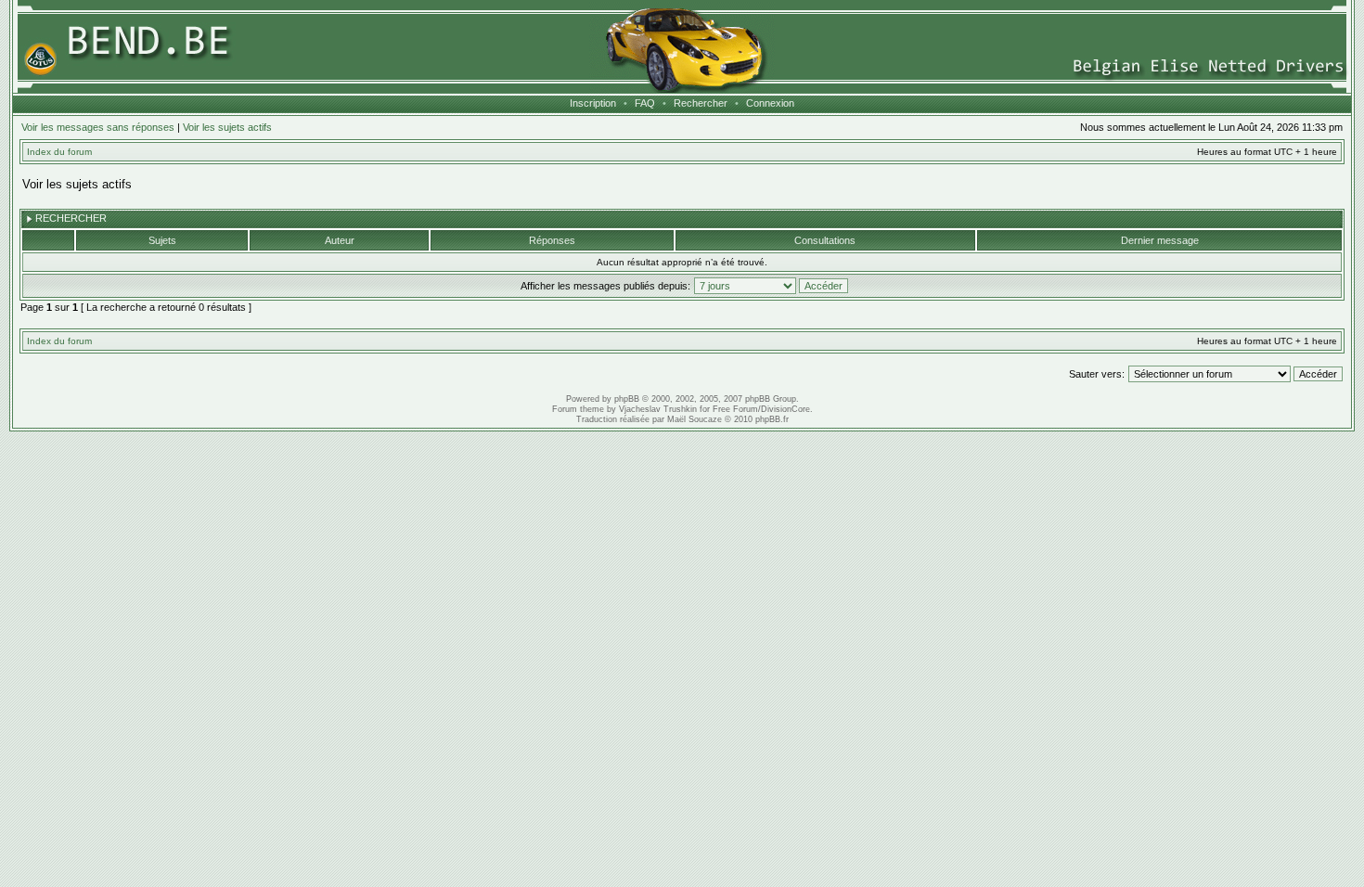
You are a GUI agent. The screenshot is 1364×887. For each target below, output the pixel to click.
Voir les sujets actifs (227, 127)
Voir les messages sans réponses (97, 127)
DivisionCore (785, 409)
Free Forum (735, 409)
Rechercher (700, 103)
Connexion (770, 103)
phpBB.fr (772, 419)
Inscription (593, 103)
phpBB (626, 399)
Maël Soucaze (694, 419)
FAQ (645, 103)
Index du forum (59, 152)
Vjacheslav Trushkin (658, 409)
